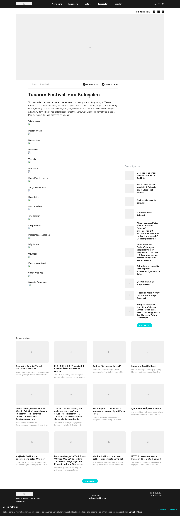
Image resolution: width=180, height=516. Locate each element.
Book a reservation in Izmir (28, 499)
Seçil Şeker (46, 84)
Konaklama (73, 4)
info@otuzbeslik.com (96, 498)
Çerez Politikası (135, 512)
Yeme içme (57, 4)
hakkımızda (21, 501)
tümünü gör (144, 325)
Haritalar (118, 4)
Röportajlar (103, 4)
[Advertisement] (144, 122)
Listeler (88, 4)
